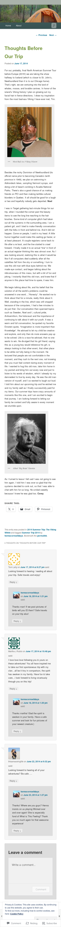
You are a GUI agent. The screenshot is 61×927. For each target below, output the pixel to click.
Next (52, 35)
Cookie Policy (16, 913)
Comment (41, 889)
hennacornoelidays (14, 535)
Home (8, 25)
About (18, 25)
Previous (41, 35)
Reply (13, 581)
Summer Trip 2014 (31, 532)
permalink (42, 535)
